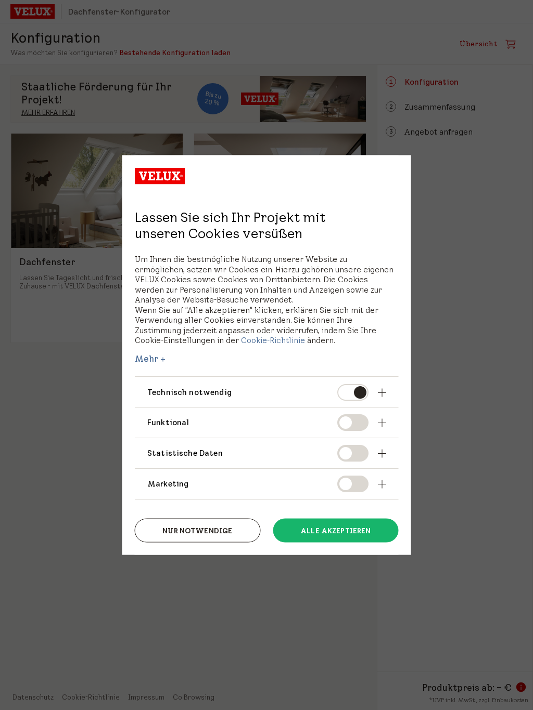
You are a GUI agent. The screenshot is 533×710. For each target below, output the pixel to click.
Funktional (168, 422)
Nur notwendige (197, 530)
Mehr (147, 358)
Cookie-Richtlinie (273, 340)
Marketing (167, 484)
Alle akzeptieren (335, 530)
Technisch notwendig (189, 392)
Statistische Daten (185, 453)
